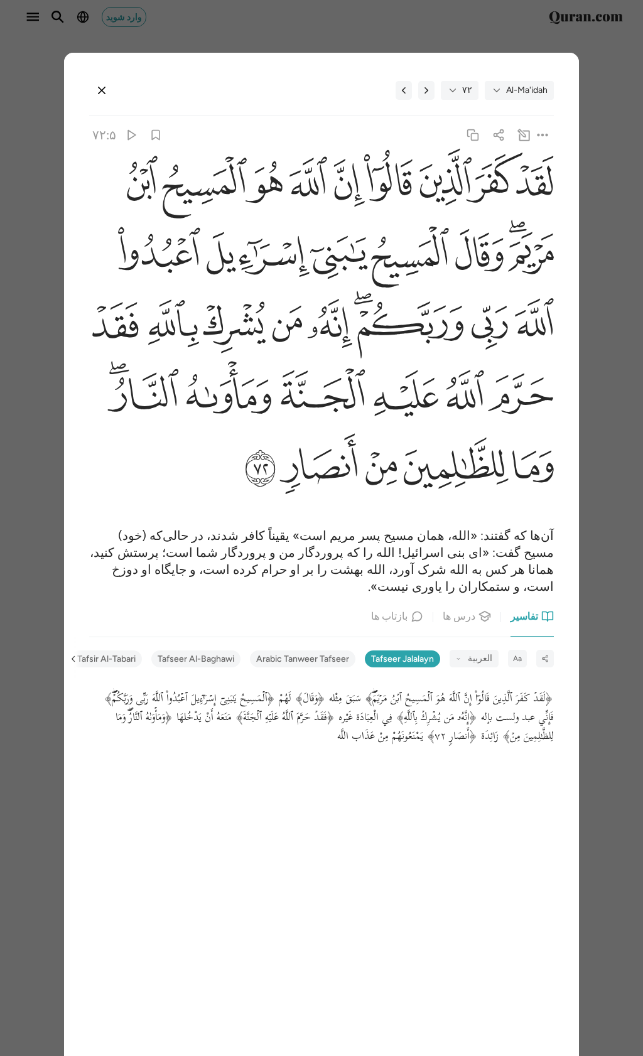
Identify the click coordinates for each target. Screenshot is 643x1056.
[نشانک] (156, 135)
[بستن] (101, 90)
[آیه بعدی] (404, 90)
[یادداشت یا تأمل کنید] (523, 135)
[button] (538, 186)
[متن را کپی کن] (473, 135)
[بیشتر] (542, 135)
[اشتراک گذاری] (498, 135)
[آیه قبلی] (426, 90)
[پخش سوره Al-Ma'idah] (130, 135)
